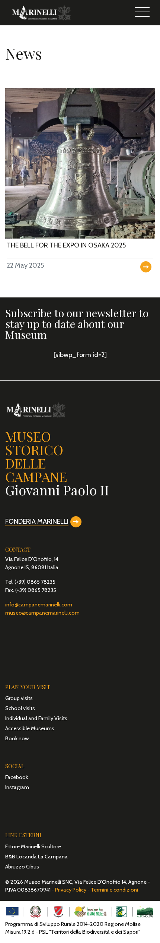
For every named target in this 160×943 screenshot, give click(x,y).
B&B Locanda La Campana (36, 856)
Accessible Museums (29, 728)
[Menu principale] (142, 12)
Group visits (19, 698)
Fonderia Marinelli (36, 521)
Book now (17, 738)
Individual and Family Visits (36, 718)
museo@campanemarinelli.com (42, 612)
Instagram (17, 787)
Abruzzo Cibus (22, 866)
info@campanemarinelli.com (38, 604)
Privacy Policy (70, 889)
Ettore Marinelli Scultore (33, 846)
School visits (20, 708)
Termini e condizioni (114, 889)
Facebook (16, 777)
